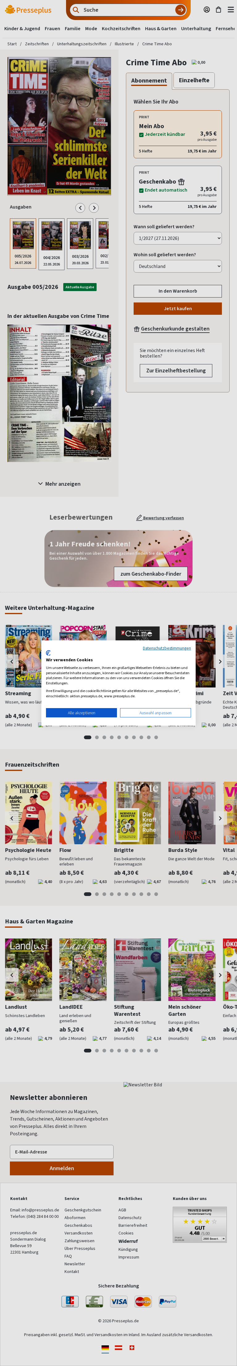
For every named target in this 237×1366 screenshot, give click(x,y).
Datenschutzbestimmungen (167, 648)
